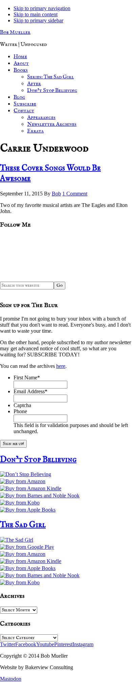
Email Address (30, 391)
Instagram (82, 644)
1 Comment (74, 193)
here (60, 366)
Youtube (45, 644)
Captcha (22, 405)
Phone (20, 411)
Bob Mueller (15, 32)
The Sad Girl (23, 525)
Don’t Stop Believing (38, 459)
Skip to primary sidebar (38, 20)
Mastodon (10, 679)
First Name (27, 377)
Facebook (25, 644)
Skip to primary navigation (42, 8)
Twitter (7, 644)
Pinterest (63, 644)
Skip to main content (36, 14)
